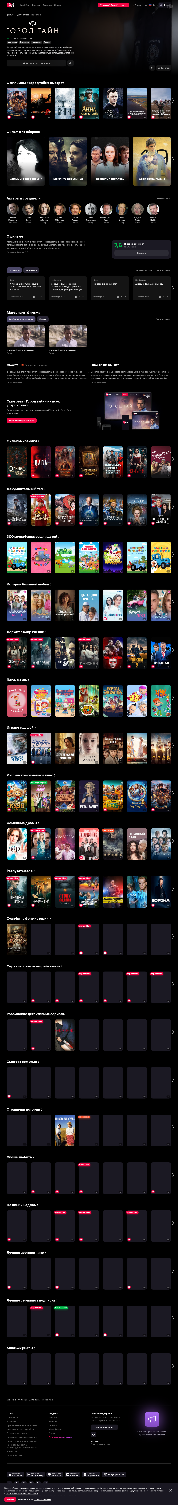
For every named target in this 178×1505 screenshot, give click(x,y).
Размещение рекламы (17, 1433)
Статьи (52, 1433)
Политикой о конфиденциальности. (22, 1493)
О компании (12, 1417)
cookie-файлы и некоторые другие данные (112, 1488)
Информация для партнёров (20, 1429)
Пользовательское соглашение (22, 1437)
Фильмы (53, 1421)
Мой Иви (53, 1417)
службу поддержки (42, 1499)
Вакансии (11, 1421)
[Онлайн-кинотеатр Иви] (11, 5)
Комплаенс (12, 1451)
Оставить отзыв (14, 1455)
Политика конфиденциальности (22, 1441)
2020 (13, 38)
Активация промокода (60, 1437)
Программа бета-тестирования (22, 1425)
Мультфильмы (55, 1429)
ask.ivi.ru (95, 1441)
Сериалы (53, 1425)
